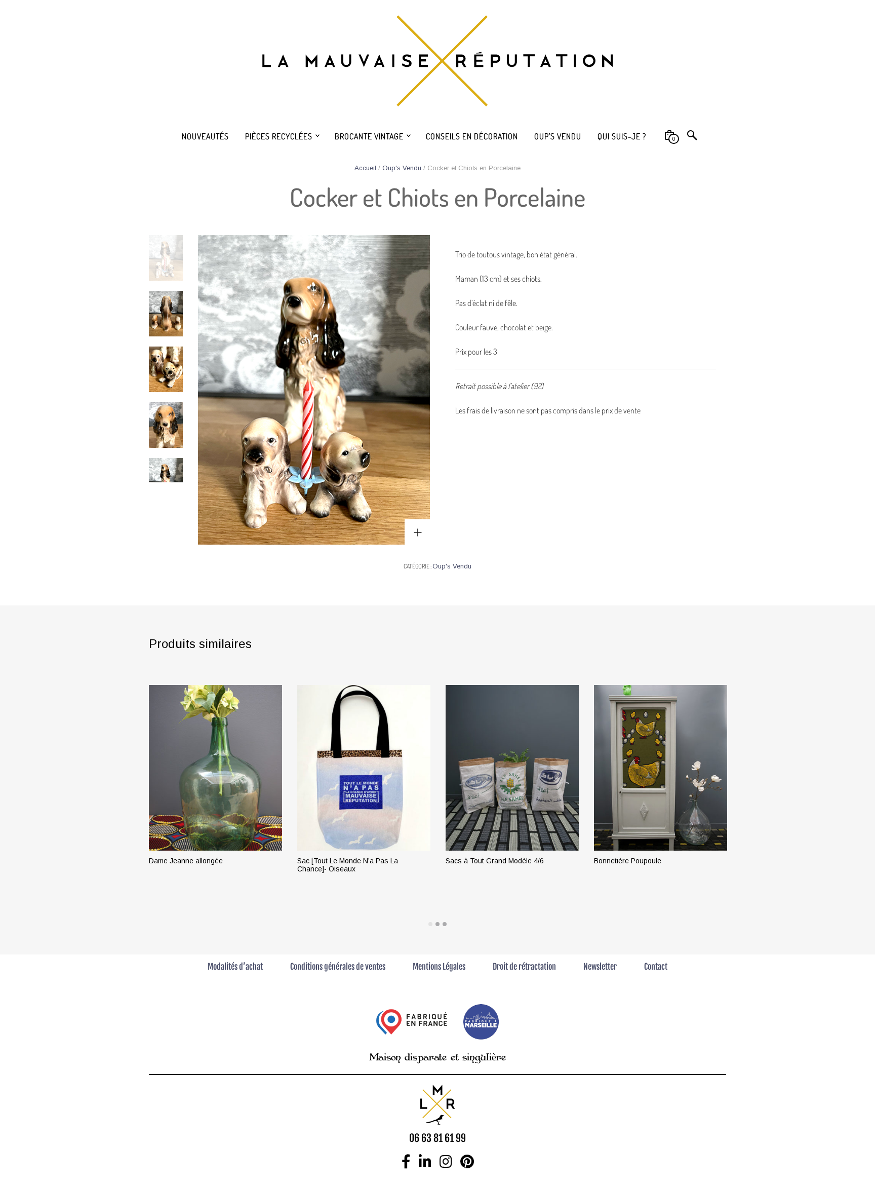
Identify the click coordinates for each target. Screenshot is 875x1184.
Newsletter (600, 967)
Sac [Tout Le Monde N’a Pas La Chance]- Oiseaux (347, 865)
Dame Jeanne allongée (186, 861)
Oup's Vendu (401, 168)
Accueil (365, 168)
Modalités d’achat (235, 967)
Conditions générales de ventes (337, 967)
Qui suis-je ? (622, 136)
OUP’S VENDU (557, 136)
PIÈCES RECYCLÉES (278, 136)
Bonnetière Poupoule (627, 861)
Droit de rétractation (524, 967)
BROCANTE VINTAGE (369, 136)
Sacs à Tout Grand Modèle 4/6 (495, 861)
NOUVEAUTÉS (205, 136)
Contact (655, 967)
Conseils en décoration (472, 136)
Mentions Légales (439, 967)
